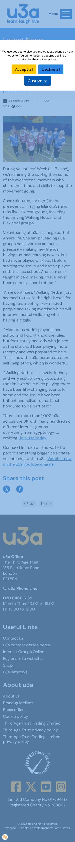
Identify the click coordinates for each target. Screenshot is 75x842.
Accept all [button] (24, 69)
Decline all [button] (51, 69)
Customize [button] (37, 80)
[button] (5, 837)
